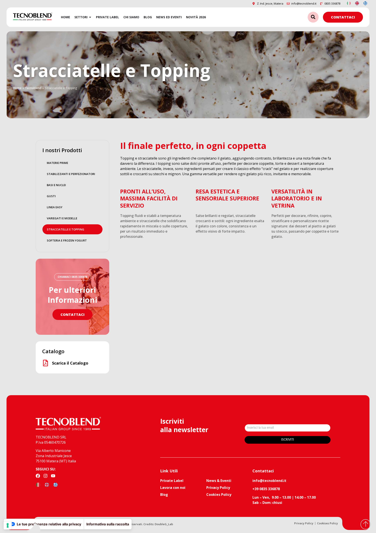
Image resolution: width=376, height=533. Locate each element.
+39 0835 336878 (266, 488)
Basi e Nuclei (56, 185)
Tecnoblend (33, 88)
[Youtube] (53, 476)
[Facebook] (38, 476)
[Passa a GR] (365, 3)
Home (17, 88)
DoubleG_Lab (164, 524)
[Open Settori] (90, 17)
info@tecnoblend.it (269, 480)
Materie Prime (57, 163)
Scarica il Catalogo (70, 363)
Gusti (51, 196)
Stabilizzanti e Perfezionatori (71, 174)
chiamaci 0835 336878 (72, 277)
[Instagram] (45, 476)
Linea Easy (54, 207)
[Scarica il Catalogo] (45, 363)
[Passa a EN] (357, 3)
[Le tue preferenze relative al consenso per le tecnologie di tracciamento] (7, 525)
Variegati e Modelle (62, 218)
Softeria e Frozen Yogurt (67, 240)
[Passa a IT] (349, 3)
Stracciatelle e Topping (65, 229)
